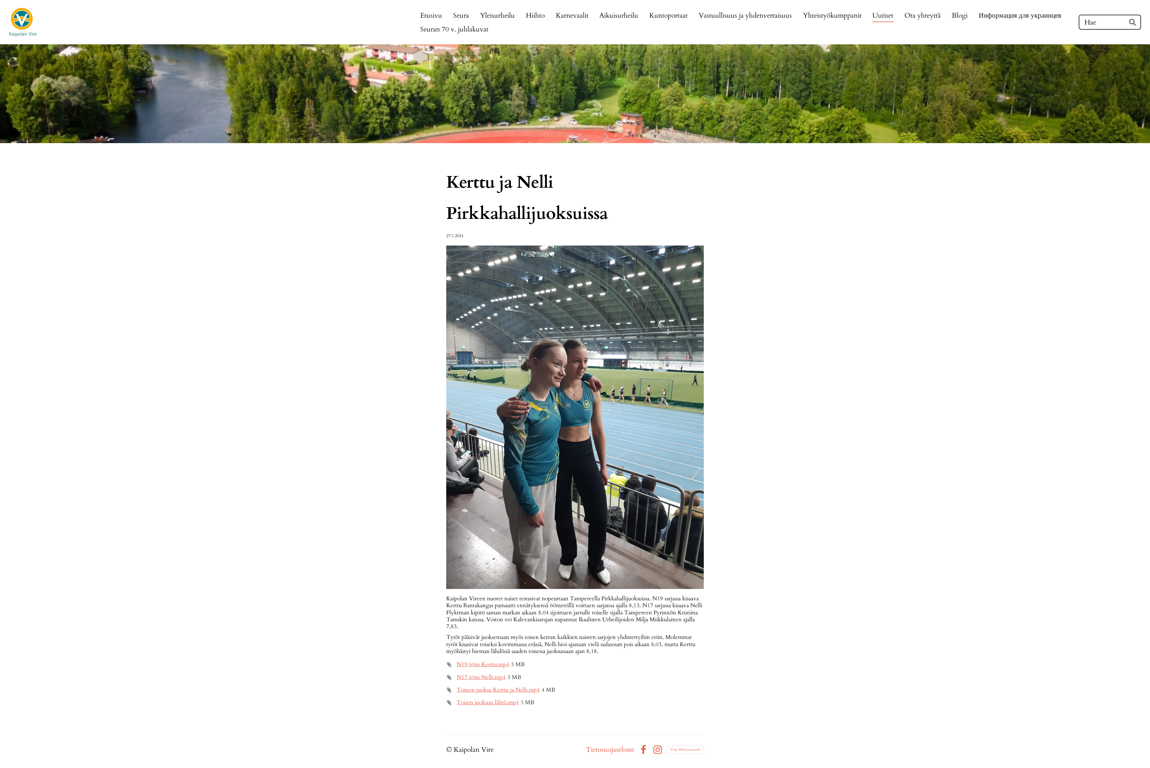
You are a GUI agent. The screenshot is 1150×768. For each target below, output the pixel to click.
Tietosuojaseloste (610, 749)
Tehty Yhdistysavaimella (685, 750)
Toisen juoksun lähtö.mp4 (488, 702)
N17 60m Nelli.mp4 (481, 677)
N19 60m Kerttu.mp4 (483, 664)
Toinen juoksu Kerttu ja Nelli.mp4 (498, 690)
